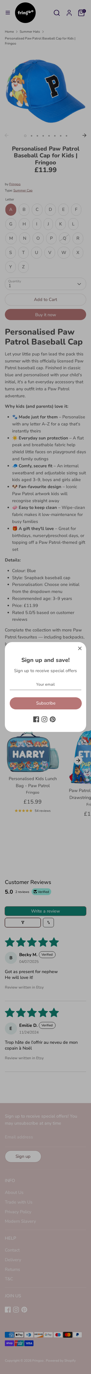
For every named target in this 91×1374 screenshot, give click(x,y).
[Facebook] (36, 719)
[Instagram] (44, 719)
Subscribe (46, 703)
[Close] (79, 648)
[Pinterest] (53, 719)
